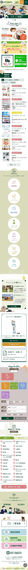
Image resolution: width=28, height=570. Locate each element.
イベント (21, 80)
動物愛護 (13, 82)
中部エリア (21, 438)
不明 (23, 401)
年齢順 (21, 414)
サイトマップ (5, 561)
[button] (12, 19)
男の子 (11, 401)
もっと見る (14, 306)
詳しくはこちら (14, 340)
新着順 (8, 414)
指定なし (11, 403)
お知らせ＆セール (6, 82)
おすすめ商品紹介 (9, 80)
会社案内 (15, 557)
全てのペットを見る (20, 418)
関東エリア (7, 438)
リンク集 (23, 561)
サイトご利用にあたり (14, 563)
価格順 (15, 414)
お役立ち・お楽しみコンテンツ (14, 559)
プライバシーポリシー (14, 561)
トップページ (8, 557)
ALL (3, 80)
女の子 (17, 401)
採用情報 (16, 80)
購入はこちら (14, 344)
